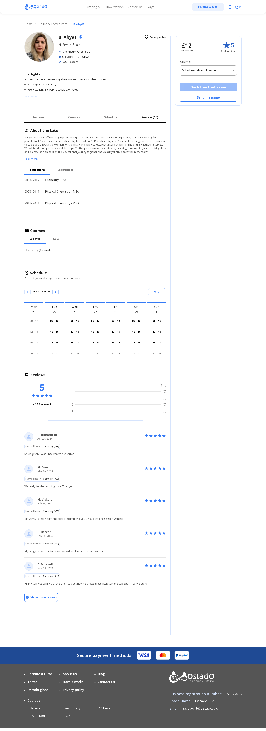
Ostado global (38, 690)
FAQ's (150, 7)
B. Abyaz (68, 37)
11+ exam (106, 708)
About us (70, 674)
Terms (32, 682)
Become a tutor (39, 674)
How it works (115, 7)
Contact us (135, 7)
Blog (101, 674)
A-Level (35, 708)
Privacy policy (73, 690)
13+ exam (37, 715)
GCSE (68, 715)
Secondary (72, 708)
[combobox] (208, 70)
